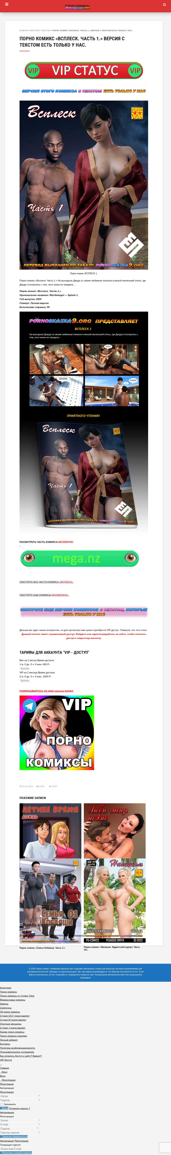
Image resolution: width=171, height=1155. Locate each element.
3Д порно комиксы (10, 1011)
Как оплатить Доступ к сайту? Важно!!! (21, 1056)
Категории (5, 987)
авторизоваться (77, 935)
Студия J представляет (12, 1028)
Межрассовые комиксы (12, 999)
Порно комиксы (8, 991)
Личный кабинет (9, 1040)
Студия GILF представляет (15, 1015)
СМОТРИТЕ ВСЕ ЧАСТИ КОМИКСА (46, 582)
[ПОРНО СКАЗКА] (85, 7)
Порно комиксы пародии (13, 1036)
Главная (24, 30)
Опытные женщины (10, 1024)
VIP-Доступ (6, 1060)
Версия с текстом (40, 30)
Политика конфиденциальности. (17, 1048)
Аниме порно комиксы (12, 1032)
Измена (4, 1003)
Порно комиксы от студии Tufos (17, 995)
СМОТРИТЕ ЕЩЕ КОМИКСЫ (44, 595)
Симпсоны (6, 1007)
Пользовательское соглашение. (17, 1052)
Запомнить (10, 1104)
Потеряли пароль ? (19, 1108)
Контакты (5, 1044)
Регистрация (7, 1092)
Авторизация (7, 1112)
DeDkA (41, 786)
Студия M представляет (13, 1019)
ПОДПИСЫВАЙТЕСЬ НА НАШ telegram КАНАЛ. (47, 691)
